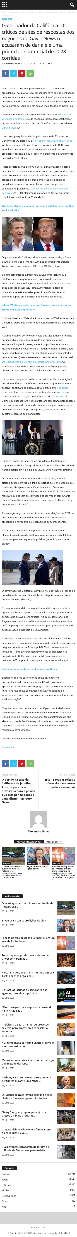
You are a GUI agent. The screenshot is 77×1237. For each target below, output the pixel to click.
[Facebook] (5, 73)
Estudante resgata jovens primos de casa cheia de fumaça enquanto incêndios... (27, 1096)
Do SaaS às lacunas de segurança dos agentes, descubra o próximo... (24, 991)
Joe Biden (63, 387)
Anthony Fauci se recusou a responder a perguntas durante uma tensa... (26, 1079)
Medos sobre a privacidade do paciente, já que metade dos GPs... (28, 1061)
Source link (8, 747)
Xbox (4, 1206)
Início (4, 12)
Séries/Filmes (9, 1196)
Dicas (5, 1201)
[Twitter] (13, 73)
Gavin (11, 88)
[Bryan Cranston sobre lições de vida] (38, 856)
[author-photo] (38, 819)
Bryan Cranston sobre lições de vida (37, 867)
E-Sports (6, 1185)
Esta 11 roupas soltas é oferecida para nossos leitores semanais (60, 783)
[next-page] (40, 886)
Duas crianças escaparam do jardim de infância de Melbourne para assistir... (25, 1148)
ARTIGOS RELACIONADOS (29, 841)
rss (44, 1227)
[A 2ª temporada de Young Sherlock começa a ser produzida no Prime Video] (66, 1048)
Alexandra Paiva (14, 63)
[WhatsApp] (30, 73)
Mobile (5, 1190)
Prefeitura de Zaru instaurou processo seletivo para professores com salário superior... (25, 1028)
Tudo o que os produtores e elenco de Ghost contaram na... (25, 956)
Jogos (5, 1179)
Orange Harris (60, 396)
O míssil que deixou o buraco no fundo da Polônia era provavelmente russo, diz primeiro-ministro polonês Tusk (12, 872)
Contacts (35, 1227)
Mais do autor (54, 841)
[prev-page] (36, 886)
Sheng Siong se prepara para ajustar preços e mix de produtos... (24, 1113)
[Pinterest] (21, 73)
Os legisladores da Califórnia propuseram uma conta (32, 361)
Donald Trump (10, 127)
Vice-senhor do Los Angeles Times (52, 140)
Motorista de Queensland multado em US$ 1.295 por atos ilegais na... (28, 974)
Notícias (13, 12)
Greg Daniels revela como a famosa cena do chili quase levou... (26, 1131)
